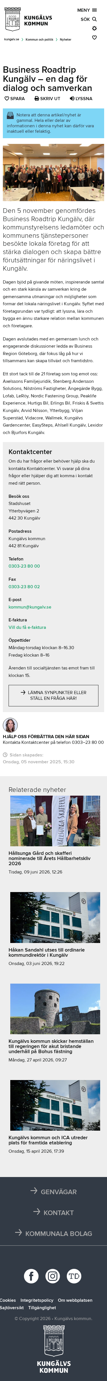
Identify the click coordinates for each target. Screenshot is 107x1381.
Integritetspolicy (37, 1300)
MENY (84, 10)
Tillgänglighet (42, 1308)
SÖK (86, 19)
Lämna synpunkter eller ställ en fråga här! (56, 695)
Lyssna (83, 99)
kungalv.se (11, 39)
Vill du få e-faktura (27, 627)
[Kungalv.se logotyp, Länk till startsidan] (28, 19)
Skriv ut (49, 99)
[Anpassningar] (94, 28)
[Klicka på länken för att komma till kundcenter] (10, 725)
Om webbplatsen (75, 1300)
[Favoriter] (94, 37)
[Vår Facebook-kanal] (32, 1276)
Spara (18, 99)
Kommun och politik (39, 39)
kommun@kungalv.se (30, 607)
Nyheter (65, 39)
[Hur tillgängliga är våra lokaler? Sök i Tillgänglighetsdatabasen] (75, 1276)
